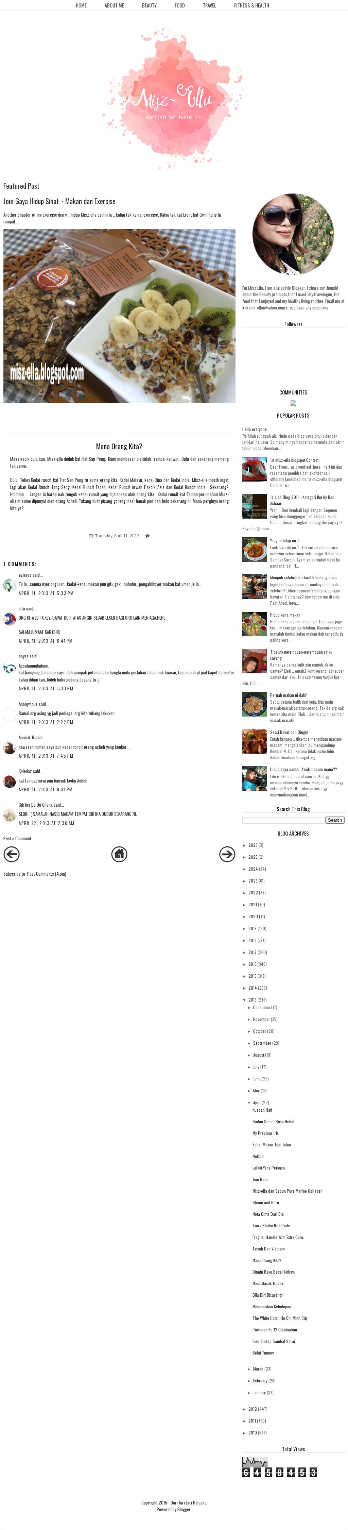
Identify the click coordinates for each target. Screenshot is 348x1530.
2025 (253, 857)
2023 (253, 881)
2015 (252, 976)
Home (81, 5)
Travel (209, 5)
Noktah (258, 1156)
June (257, 1078)
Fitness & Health (251, 5)
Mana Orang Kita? (267, 1260)
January (259, 1392)
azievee (25, 574)
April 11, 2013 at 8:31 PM (46, 789)
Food (180, 5)
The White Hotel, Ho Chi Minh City (280, 1318)
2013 (252, 1000)
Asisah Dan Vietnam (269, 1248)
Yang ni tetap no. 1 (284, 540)
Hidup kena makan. (285, 615)
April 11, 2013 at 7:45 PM (46, 755)
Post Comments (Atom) (46, 873)
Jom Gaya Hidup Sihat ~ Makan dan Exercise (59, 201)
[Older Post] (227, 860)
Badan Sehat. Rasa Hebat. (274, 1121)
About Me (114, 5)
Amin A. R (26, 737)
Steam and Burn (266, 1202)
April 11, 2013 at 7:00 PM (46, 688)
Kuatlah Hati (262, 1110)
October (259, 1031)
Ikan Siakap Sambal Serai (274, 1341)
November (261, 1019)
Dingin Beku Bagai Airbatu (274, 1272)
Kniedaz (25, 771)
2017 (252, 952)
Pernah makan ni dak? (288, 695)
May (256, 1090)
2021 (252, 904)
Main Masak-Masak (268, 1283)
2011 (252, 1421)
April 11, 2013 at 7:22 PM (46, 722)
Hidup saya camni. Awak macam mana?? (303, 769)
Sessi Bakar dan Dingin (289, 732)
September (262, 1043)
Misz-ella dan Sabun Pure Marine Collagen (288, 1191)
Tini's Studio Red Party (271, 1225)
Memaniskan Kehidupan (272, 1306)
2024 (253, 869)
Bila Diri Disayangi (268, 1295)
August (258, 1055)
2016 (252, 964)
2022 (253, 892)
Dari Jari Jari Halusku (189, 1502)
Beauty (149, 5)
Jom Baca (260, 1179)
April (257, 1102)
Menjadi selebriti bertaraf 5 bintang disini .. (305, 577)
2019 (252, 928)
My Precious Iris (266, 1133)
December (261, 1007)
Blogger (183, 1509)
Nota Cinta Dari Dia (268, 1214)
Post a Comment (17, 838)
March (258, 1369)
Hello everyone (254, 429)
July (256, 1067)
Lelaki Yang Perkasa (269, 1168)
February (260, 1380)
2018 (252, 940)
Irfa (22, 608)
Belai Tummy (263, 1353)
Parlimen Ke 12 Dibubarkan (275, 1329)
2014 (252, 988)
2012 (252, 1409)
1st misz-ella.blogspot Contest (294, 460)
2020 (253, 916)
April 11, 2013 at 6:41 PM (46, 640)
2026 (253, 845)
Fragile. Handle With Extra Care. (278, 1237)
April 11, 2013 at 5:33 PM (46, 593)
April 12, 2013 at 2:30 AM (47, 823)
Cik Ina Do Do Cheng (36, 804)
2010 (252, 1432)
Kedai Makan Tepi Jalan (272, 1144)
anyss (24, 656)
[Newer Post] (11, 860)
